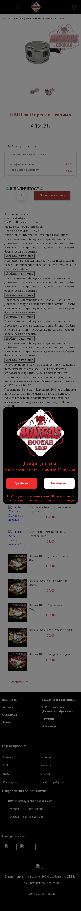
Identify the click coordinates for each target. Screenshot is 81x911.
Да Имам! (21, 483)
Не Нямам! (59, 483)
